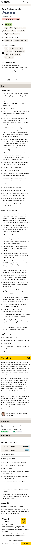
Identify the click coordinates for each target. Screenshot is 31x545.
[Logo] (5, 2)
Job (11, 80)
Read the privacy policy (7, 538)
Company (21, 80)
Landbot (18, 9)
